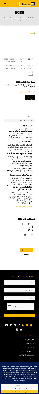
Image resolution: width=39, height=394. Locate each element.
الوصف (29, 116)
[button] (7, 35)
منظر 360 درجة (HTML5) (24, 206)
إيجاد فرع (31, 347)
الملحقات (21, 17)
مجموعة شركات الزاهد (26, 355)
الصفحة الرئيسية (30, 17)
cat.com (31, 358)
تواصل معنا (30, 343)
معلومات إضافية (26, 120)
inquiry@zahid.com (27, 335)
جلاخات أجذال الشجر (11, 17)
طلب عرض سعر (29, 339)
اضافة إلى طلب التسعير (30, 98)
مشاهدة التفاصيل (26, 250)
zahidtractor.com (28, 351)
